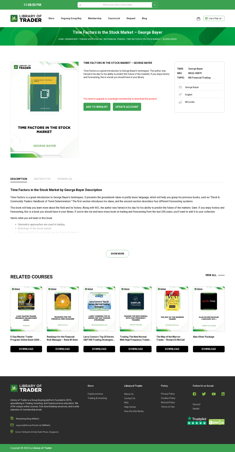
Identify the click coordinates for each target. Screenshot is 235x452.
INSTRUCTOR (42, 178)
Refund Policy (168, 402)
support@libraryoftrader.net (29, 425)
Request (131, 18)
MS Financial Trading (114, 39)
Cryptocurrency (95, 394)
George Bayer (192, 87)
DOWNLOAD (26, 349)
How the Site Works (134, 411)
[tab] (18, 179)
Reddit (196, 408)
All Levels (190, 102)
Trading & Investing (97, 398)
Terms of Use (168, 406)
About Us (128, 394)
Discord (196, 404)
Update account (127, 106)
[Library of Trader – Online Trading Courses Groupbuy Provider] (26, 18)
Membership (94, 18)
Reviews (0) (65, 178)
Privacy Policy (168, 394)
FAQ (126, 402)
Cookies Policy (168, 398)
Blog (144, 18)
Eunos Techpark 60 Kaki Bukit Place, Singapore (37, 432)
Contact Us (129, 398)
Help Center (130, 407)
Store (51, 18)
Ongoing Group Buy (71, 18)
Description (18, 178)
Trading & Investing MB (90, 39)
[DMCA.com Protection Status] (217, 422)
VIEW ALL (211, 275)
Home (61, 39)
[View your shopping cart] (198, 18)
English (188, 94)
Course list (114, 18)
